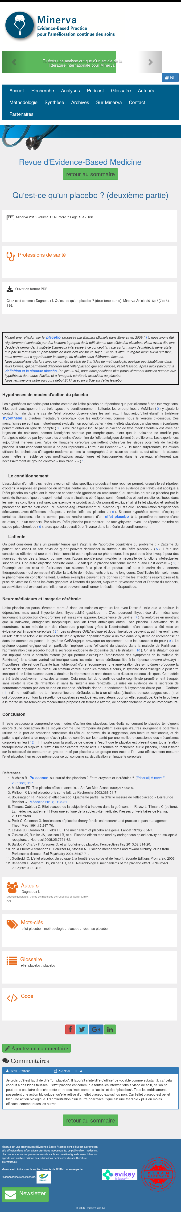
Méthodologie (23, 102)
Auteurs (146, 90)
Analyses (70, 90)
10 (138, 650)
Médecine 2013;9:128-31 (48, 801)
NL (172, 77)
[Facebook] (70, 1029)
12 (32, 742)
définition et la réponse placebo (31, 370)
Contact (137, 102)
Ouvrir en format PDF (31, 288)
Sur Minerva (109, 102)
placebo (73, 928)
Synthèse (54, 102)
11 (6, 692)
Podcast (95, 90)
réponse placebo (95, 928)
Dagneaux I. (31, 891)
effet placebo (31, 928)
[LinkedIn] (110, 1029)
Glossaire (121, 90)
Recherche (42, 90)
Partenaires (21, 113)
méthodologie (54, 928)
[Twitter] (82, 1029)
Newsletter (32, 1193)
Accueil (16, 90)
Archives (80, 102)
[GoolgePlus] (96, 1029)
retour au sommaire (90, 174)
